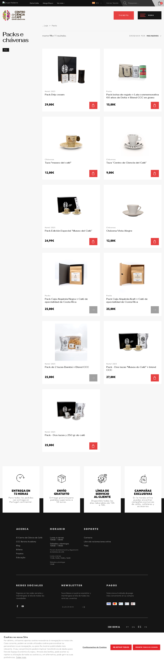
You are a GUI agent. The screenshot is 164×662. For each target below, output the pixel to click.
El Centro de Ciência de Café (29, 537)
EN (133, 627)
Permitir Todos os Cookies (146, 647)
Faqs (86, 545)
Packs (54, 25)
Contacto (88, 537)
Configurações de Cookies (95, 647)
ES (97, 3)
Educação (20, 557)
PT (127, 627)
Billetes (19, 549)
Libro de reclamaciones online (97, 541)
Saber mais (21, 657)
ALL (6, 50)
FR (146, 627)
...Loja (45, 25)
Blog (18, 545)
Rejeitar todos (121, 647)
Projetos (19, 553)
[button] (154, 36)
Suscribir (68, 607)
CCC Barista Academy (26, 541)
